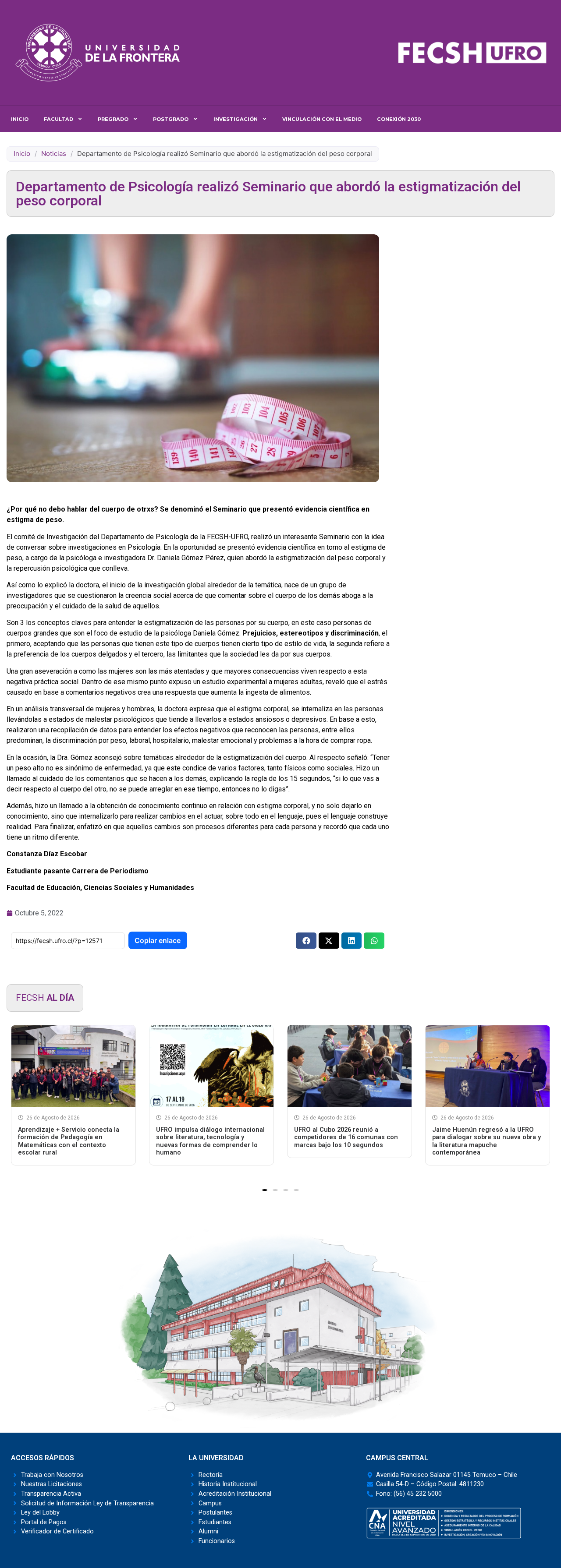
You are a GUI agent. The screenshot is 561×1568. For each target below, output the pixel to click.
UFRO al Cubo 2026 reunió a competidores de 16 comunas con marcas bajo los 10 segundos (346, 1137)
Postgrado (170, 119)
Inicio (19, 119)
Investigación (235, 119)
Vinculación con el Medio (322, 119)
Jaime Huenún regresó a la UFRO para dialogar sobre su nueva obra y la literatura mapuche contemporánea (486, 1141)
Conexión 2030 (399, 119)
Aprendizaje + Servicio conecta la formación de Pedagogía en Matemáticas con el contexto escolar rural (68, 1141)
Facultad (58, 119)
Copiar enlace (158, 940)
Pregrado (113, 119)
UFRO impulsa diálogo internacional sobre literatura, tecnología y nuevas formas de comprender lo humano (210, 1141)
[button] (306, 940)
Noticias (53, 153)
